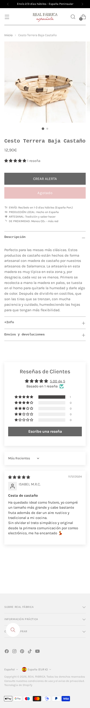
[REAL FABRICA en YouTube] (38, 652)
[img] (19, 477)
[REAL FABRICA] (45, 16)
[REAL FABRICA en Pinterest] (22, 652)
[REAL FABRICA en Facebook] (7, 652)
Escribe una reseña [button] (45, 431)
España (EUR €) (38, 669)
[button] (73, 17)
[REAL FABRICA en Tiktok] (30, 652)
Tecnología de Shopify (18, 685)
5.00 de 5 (57, 381)
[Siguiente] (82, 4)
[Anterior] (8, 4)
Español (9, 669)
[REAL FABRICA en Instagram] (15, 652)
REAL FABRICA (36, 676)
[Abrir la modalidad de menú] (7, 17)
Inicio (8, 35)
